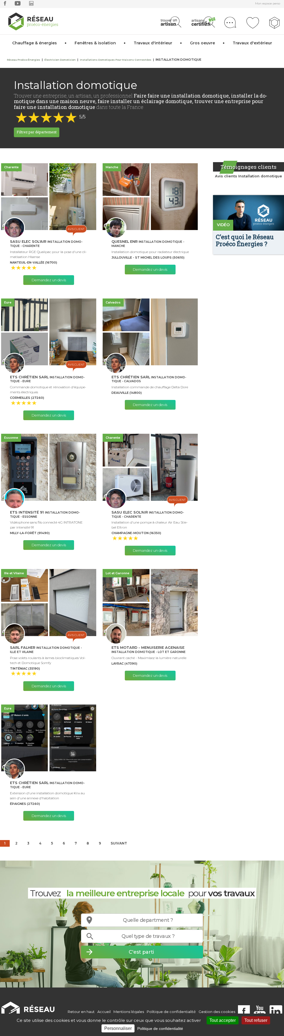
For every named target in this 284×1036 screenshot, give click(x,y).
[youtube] (17, 4)
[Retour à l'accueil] (30, 1011)
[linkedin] (31, 4)
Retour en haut (81, 1011)
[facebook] (5, 4)
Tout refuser (255, 1020)
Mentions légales (128, 1011)
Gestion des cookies (217, 1011)
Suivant (119, 843)
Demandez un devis (49, 280)
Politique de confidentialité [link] (160, 1028)
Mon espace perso (267, 3)
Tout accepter (222, 1020)
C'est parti (141, 952)
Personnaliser (118, 1028)
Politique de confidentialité (171, 1011)
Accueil (104, 1011)
